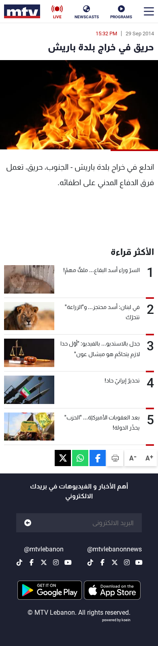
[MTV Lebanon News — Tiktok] (90, 562)
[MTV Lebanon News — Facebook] (102, 562)
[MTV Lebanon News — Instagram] (127, 562)
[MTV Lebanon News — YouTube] (139, 562)
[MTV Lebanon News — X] (115, 562)
